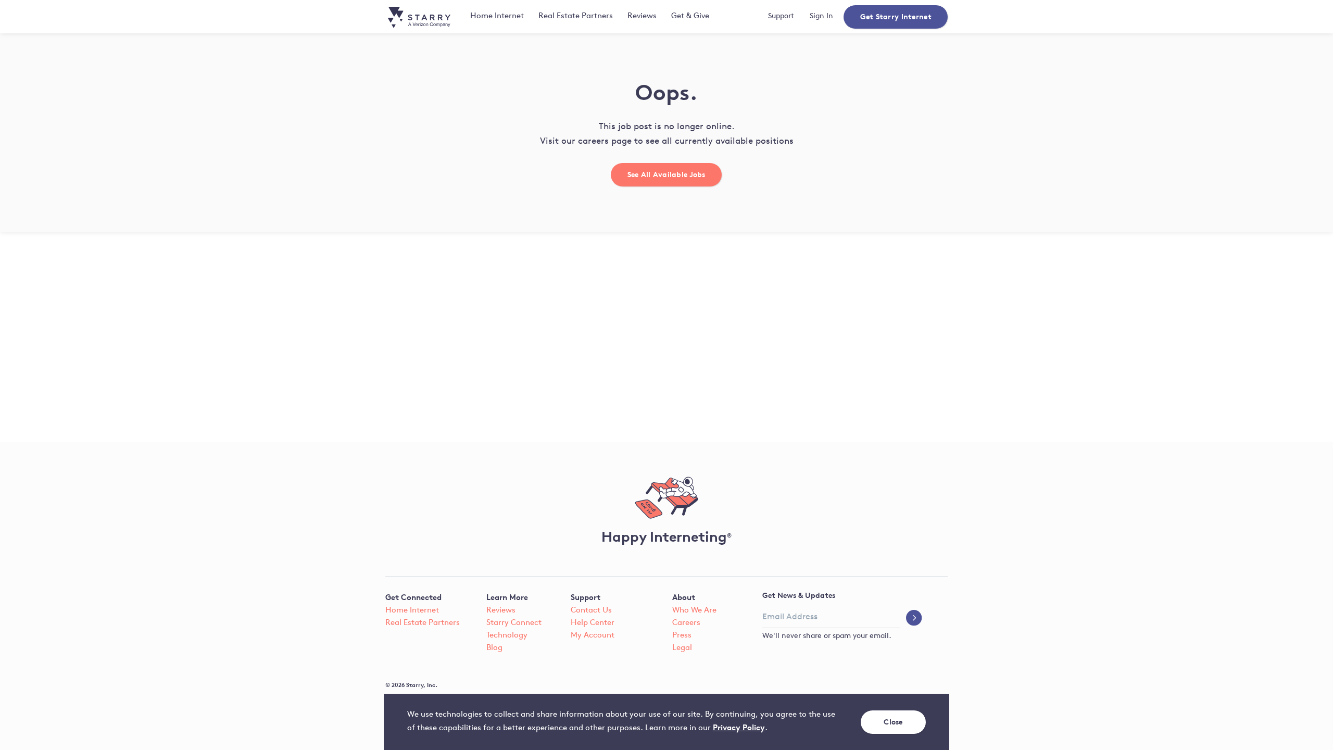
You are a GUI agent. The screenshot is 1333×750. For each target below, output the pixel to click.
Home (497, 16)
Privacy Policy (739, 727)
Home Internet (412, 611)
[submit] (914, 618)
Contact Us (591, 611)
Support (781, 16)
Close (893, 721)
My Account (592, 636)
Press (681, 636)
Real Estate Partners (575, 16)
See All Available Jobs (666, 174)
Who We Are (694, 611)
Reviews (642, 16)
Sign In (821, 16)
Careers (686, 623)
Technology (506, 636)
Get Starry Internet (895, 16)
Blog (494, 648)
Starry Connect (514, 623)
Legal (682, 648)
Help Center (592, 623)
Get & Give (690, 16)
